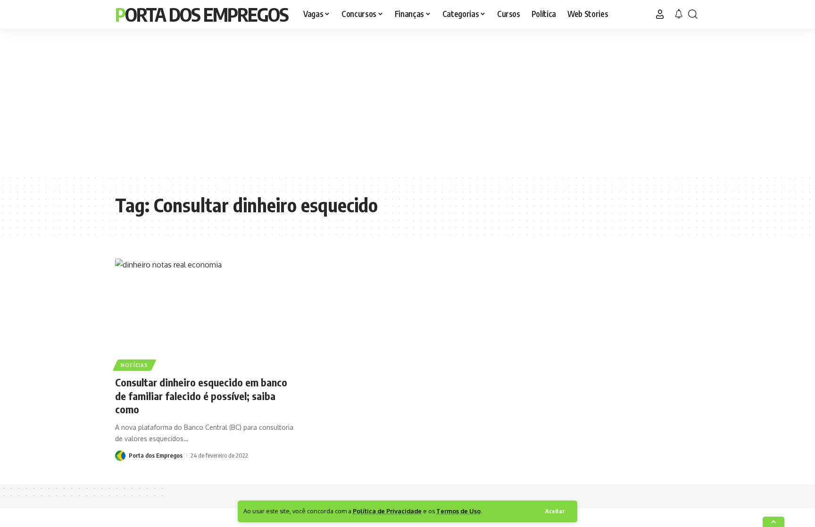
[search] (693, 14)
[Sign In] (660, 14)
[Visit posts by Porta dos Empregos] (120, 455)
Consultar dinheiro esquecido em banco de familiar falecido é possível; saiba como (201, 396)
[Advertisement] (407, 101)
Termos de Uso (458, 511)
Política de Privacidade (387, 511)
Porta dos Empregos (201, 14)
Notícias (134, 365)
